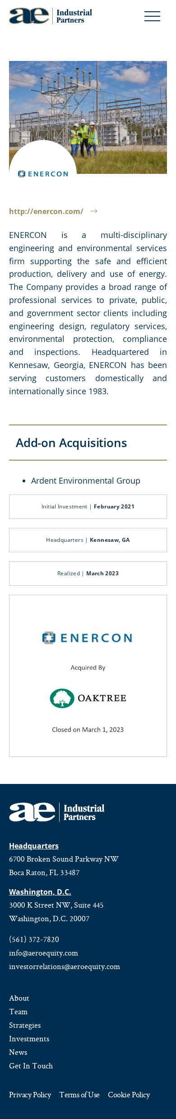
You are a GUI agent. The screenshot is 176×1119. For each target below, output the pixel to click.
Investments (29, 1038)
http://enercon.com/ (46, 211)
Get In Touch (31, 1065)
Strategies (25, 1025)
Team (18, 1011)
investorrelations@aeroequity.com (64, 966)
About (19, 998)
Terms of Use (79, 1095)
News (18, 1052)
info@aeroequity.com (43, 952)
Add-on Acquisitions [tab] (71, 442)
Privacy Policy (30, 1095)
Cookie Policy (128, 1095)
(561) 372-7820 (34, 939)
